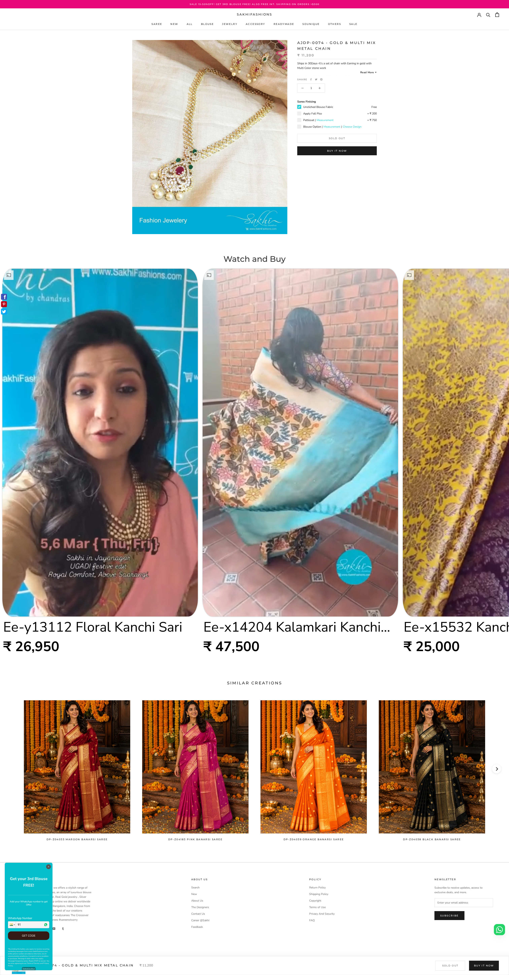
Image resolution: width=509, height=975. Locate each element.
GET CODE (28, 936)
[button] (12, 924)
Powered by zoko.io (29, 968)
